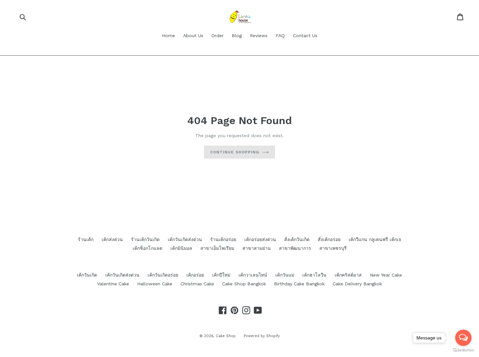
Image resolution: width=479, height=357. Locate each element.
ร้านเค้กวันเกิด (145, 239)
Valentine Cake (113, 283)
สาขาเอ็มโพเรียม (217, 248)
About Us (193, 35)
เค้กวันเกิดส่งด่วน (185, 239)
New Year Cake (386, 275)
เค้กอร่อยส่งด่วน (260, 239)
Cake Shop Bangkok (244, 283)
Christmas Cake (197, 283)
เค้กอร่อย (195, 275)
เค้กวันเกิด (87, 275)
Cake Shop (226, 336)
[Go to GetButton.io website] (463, 350)
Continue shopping (234, 152)
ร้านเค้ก (86, 239)
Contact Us (305, 35)
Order (217, 35)
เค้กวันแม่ (284, 275)
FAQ (280, 35)
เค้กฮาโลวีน (314, 275)
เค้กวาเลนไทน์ (253, 275)
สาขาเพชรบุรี (333, 248)
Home (168, 35)
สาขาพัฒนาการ (295, 248)
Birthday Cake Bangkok (299, 283)
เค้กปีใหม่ (221, 275)
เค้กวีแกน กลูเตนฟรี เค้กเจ (375, 239)
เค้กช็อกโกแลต (147, 248)
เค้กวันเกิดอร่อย (163, 275)
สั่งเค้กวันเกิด (297, 239)
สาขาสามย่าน (256, 248)
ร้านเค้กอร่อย (223, 239)
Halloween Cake (154, 283)
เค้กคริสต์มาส (348, 275)
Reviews (259, 35)
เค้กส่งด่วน (112, 239)
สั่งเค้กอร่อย (329, 239)
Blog (237, 35)
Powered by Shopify (262, 336)
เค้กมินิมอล (181, 248)
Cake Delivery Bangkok (357, 283)
